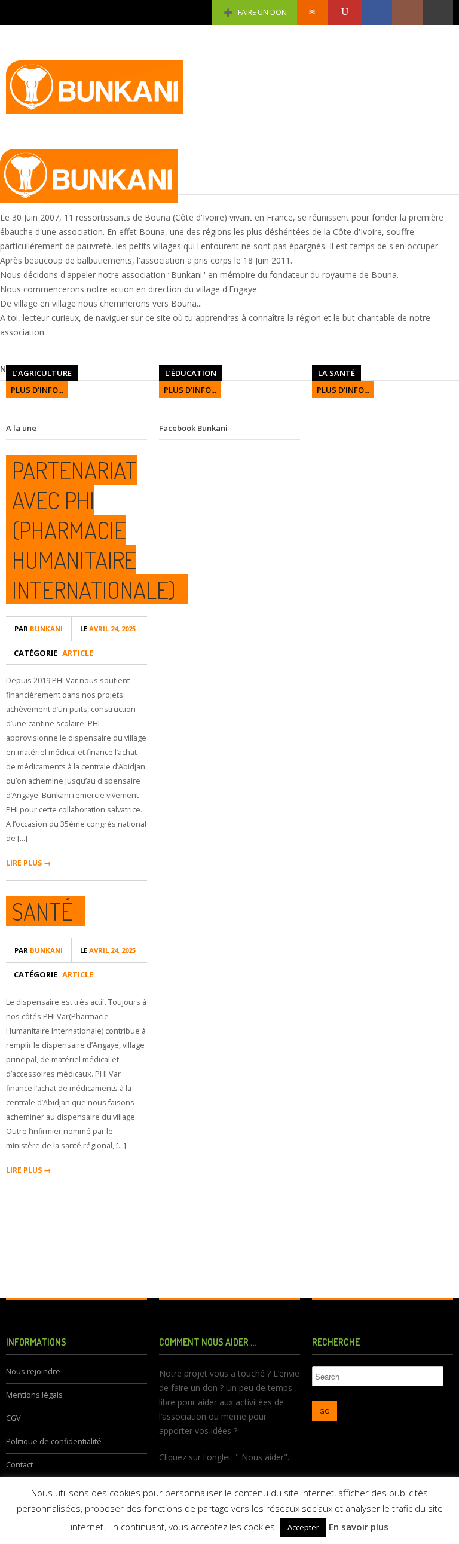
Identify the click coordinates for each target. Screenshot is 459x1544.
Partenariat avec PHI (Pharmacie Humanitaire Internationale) (94, 529)
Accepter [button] (303, 1527)
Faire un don (262, 12)
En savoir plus (358, 1527)
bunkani (38, 628)
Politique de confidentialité (54, 1441)
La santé (336, 373)
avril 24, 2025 (108, 628)
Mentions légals (34, 1395)
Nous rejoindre (33, 1371)
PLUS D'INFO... (37, 389)
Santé (42, 911)
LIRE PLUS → (28, 863)
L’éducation (190, 373)
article (77, 652)
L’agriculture (42, 373)
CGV (13, 1418)
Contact (19, 1465)
